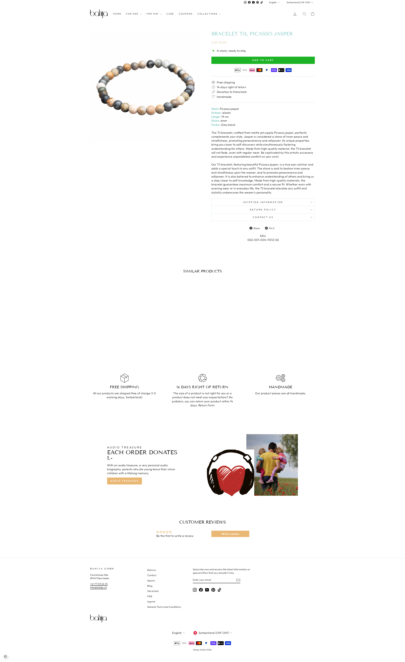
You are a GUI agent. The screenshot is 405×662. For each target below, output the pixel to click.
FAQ (149, 596)
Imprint (151, 601)
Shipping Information (263, 202)
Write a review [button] (230, 533)
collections (207, 13)
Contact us (263, 217)
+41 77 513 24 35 (99, 583)
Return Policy (263, 209)
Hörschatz (153, 591)
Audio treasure (124, 480)
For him (152, 13)
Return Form (206, 405)
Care (170, 13)
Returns (151, 569)
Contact (151, 575)
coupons (186, 13)
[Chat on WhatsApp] (5, 656)
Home (117, 13)
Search (151, 580)
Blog (150, 585)
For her (132, 13)
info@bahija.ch (98, 587)
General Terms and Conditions (164, 606)
